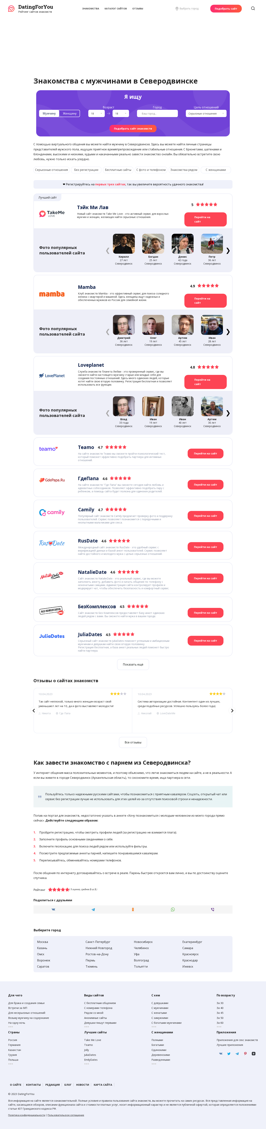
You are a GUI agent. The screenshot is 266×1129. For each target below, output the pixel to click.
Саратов (43, 966)
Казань (42, 948)
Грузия (12, 1055)
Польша (13, 1059)
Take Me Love (92, 1040)
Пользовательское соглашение (66, 1115)
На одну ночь (16, 1022)
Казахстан (14, 1050)
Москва (42, 942)
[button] (227, 250)
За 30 (220, 1003)
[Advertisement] (133, 40)
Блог (67, 1084)
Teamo (88, 1045)
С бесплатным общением (100, 1003)
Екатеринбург (192, 942)
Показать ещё (133, 664)
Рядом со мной (93, 1012)
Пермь (90, 960)
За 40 (220, 1008)
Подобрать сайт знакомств (133, 128)
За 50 (220, 1018)
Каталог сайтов (116, 8)
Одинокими (158, 1050)
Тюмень (92, 966)
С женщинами (216, 170)
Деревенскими (160, 1055)
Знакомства (90, 8)
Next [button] (232, 710)
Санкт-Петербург (98, 942)
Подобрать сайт (226, 8)
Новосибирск (143, 942)
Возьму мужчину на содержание (28, 1018)
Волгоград (141, 960)
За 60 (220, 1022)
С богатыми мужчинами (166, 1022)
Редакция (52, 1084)
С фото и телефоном (151, 170)
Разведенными (160, 1059)
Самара (187, 948)
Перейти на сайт (202, 219)
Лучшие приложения (230, 1045)
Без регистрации (86, 170)
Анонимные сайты (95, 1018)
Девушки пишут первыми (100, 1022)
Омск (40, 954)
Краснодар (190, 960)
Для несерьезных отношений (26, 1012)
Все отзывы (133, 742)
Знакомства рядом (183, 170)
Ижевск (187, 966)
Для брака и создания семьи (26, 1003)
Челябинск (141, 948)
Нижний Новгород (99, 948)
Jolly (86, 1050)
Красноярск (190, 954)
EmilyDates (91, 1059)
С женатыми (159, 1012)
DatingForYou (35, 6)
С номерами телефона (98, 1008)
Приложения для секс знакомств (237, 1040)
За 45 (220, 1012)
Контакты (33, 1084)
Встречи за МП (17, 1008)
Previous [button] (33, 710)
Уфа (136, 954)
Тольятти (141, 966)
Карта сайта (103, 1084)
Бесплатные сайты (118, 170)
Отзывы (137, 8)
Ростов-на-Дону (97, 954)
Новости (82, 1084)
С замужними (159, 1018)
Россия (12, 1040)
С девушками (159, 1003)
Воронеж (43, 960)
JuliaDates (90, 1055)
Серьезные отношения (51, 170)
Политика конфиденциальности (26, 1115)
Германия (14, 1045)
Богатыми (157, 1045)
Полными (157, 1040)
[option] (82, 710)
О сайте (15, 1084)
